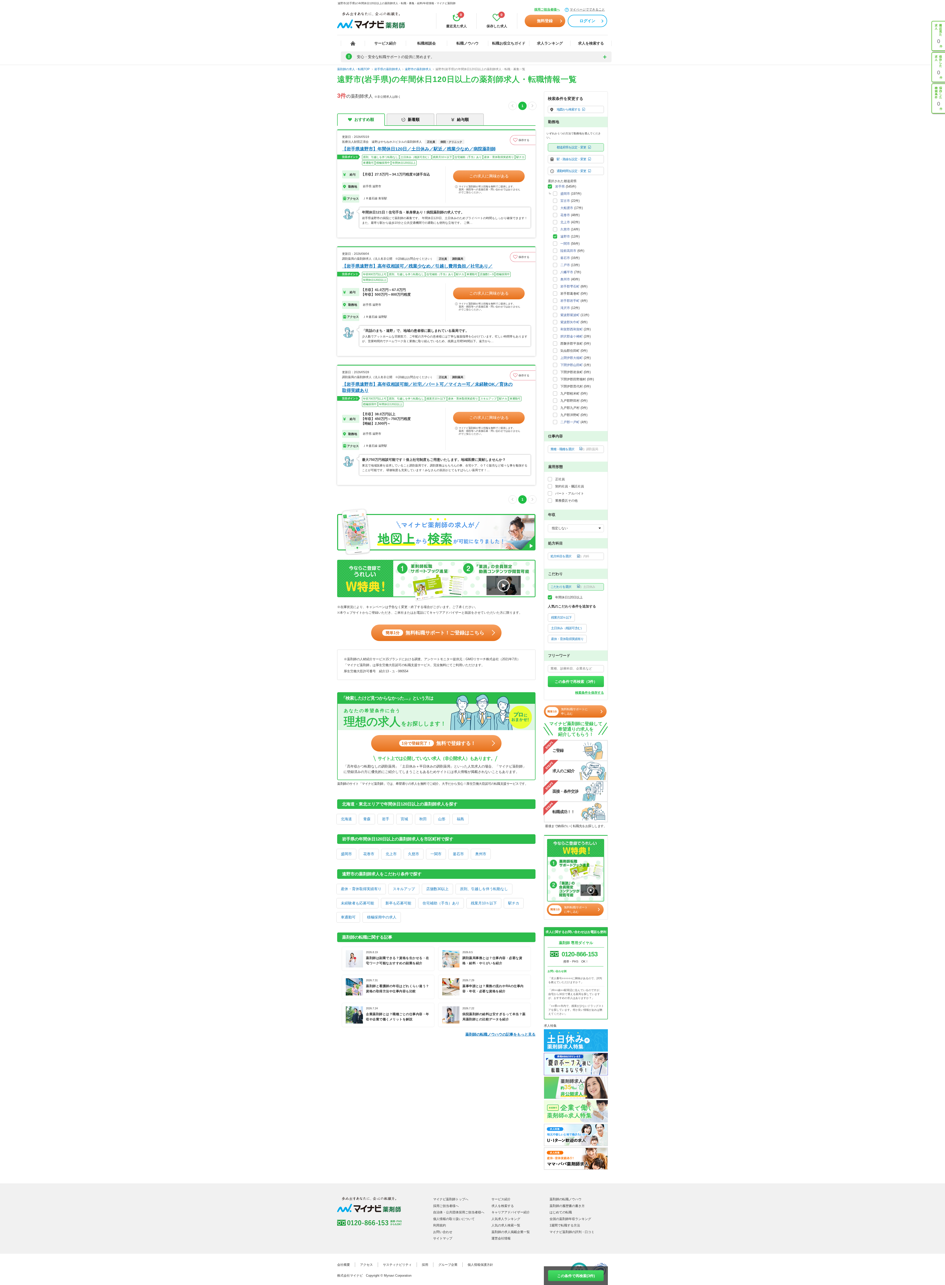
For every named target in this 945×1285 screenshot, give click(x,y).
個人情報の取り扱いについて (454, 1219)
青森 (367, 819)
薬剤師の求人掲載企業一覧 (510, 1232)
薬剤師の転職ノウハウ (566, 1199)
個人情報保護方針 (480, 1265)
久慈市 (413, 854)
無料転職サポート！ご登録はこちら (435, 632)
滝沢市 (565, 308)
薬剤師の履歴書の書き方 (567, 1206)
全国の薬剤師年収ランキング (570, 1219)
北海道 (346, 819)
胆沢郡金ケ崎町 (571, 336)
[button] (523, 140)
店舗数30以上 (437, 889)
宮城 (404, 819)
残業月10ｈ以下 (484, 903)
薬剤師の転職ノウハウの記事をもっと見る (500, 1034)
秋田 (423, 819)
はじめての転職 (561, 1212)
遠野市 (565, 236)
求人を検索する (591, 43)
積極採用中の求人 (381, 917)
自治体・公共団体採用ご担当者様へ (458, 1212)
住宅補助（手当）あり (441, 903)
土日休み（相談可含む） (567, 628)
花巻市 (368, 854)
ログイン (587, 21)
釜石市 (458, 854)
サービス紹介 (385, 43)
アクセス (366, 1265)
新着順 (414, 119)
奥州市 (480, 854)
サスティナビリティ (397, 1265)
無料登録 (545, 21)
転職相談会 (426, 43)
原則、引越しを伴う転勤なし (484, 889)
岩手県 (560, 186)
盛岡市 (346, 854)
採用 (425, 1265)
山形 (441, 819)
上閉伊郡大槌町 (571, 358)
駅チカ (513, 903)
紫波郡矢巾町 (570, 322)
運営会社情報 (501, 1238)
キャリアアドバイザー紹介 (510, 1212)
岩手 (385, 819)
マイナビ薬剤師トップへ (450, 1199)
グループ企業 (447, 1265)
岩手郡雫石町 (570, 286)
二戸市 (565, 265)
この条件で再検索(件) (576, 1276)
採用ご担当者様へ (547, 9)
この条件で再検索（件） (576, 681)
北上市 (391, 854)
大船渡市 (566, 208)
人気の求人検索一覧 (505, 1225)
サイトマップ (442, 1238)
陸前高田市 (568, 251)
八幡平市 (566, 272)
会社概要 (343, 1265)
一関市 (435, 854)
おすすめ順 (364, 119)
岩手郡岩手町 (570, 301)
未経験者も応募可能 (357, 903)
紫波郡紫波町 (570, 315)
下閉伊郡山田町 (571, 365)
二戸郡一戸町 (570, 422)
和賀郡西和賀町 (571, 329)
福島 (460, 819)
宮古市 (565, 201)
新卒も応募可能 (398, 903)
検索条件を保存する (589, 692)
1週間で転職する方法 (565, 1225)
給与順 (463, 119)
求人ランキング (550, 43)
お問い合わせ (442, 1232)
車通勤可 (348, 917)
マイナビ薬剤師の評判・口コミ (572, 1232)
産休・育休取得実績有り (361, 889)
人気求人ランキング (505, 1219)
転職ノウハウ (468, 43)
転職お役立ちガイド (508, 43)
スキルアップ (404, 889)
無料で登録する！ (439, 743)
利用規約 (439, 1225)
